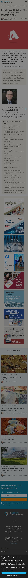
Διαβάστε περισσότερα (7, 570)
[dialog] (14, 289)
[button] (14, 575)
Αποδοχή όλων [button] (14, 572)
